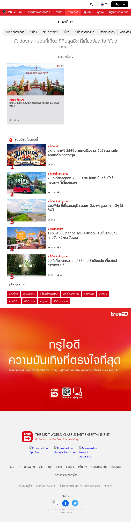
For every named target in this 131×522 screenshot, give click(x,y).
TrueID (9, 4)
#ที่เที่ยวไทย (29, 301)
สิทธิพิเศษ (29, 467)
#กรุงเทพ (44, 301)
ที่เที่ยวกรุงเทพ (50, 32)
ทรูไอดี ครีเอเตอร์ (118, 12)
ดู (19, 467)
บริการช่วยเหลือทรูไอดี (66, 475)
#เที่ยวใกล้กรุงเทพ (71, 294)
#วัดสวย (103, 294)
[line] (56, 503)
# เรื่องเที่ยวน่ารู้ (16, 100)
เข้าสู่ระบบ (120, 4)
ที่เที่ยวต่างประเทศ (84, 32)
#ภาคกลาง (89, 294)
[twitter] (75, 503)
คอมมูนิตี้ (116, 467)
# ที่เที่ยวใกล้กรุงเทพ (58, 174)
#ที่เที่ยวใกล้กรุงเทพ (49, 294)
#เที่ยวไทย (13, 294)
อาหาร (59, 12)
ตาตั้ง (59, 467)
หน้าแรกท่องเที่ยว (14, 32)
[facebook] (65, 503)
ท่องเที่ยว (73, 12)
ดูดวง (100, 12)
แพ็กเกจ (82, 467)
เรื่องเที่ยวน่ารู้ (107, 32)
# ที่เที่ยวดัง (53, 146)
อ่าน (10, 12)
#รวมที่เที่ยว (14, 301)
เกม (50, 467)
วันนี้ (12, 467)
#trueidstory (29, 294)
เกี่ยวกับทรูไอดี (26, 486)
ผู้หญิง (88, 12)
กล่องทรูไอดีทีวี (99, 467)
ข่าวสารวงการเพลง (39, 12)
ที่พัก (66, 32)
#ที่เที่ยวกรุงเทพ (61, 301)
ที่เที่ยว (33, 32)
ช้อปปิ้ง (70, 467)
